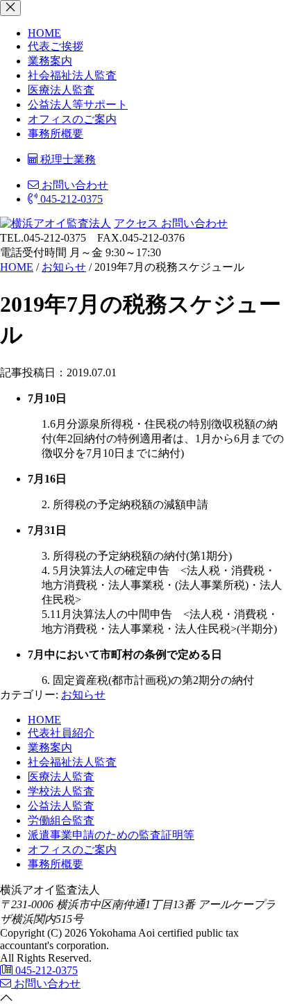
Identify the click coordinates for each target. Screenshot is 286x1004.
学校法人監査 (61, 791)
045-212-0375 (70, 199)
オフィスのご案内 (72, 119)
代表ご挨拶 (55, 46)
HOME (44, 33)
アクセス (136, 223)
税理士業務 (66, 159)
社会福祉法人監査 (72, 75)
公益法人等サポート (78, 104)
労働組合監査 (61, 820)
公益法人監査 (61, 806)
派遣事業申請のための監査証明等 (111, 835)
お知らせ (83, 695)
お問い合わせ (73, 185)
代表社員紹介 (61, 733)
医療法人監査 (61, 90)
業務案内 (50, 61)
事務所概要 (55, 134)
